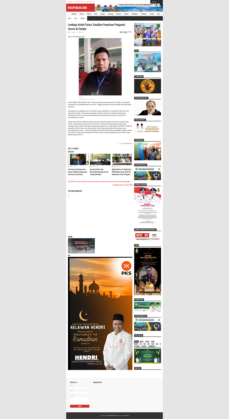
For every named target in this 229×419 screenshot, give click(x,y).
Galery (81, 14)
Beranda (70, 1)
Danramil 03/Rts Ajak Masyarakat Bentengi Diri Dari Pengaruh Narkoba (99, 171)
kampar (103, 14)
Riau (158, 14)
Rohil (69, 18)
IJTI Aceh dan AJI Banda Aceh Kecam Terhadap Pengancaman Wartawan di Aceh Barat (77, 171)
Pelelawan (144, 14)
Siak (75, 18)
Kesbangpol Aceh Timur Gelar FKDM (122, 185)
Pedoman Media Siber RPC (88, 1)
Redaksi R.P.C (77, 1)
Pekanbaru (135, 14)
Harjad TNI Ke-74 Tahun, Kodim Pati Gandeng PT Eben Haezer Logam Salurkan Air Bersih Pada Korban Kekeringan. (99, 181)
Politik (152, 14)
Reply (70, 32)
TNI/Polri (82, 18)
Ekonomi (74, 14)
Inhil (96, 14)
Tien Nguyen (126, 415)
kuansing (110, 14)
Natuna (126, 14)
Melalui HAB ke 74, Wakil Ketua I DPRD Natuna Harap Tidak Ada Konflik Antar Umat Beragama (121, 171)
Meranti (119, 14)
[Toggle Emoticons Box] (69, 195)
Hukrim (89, 14)
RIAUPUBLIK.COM (77, 7)
